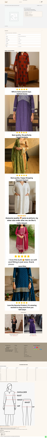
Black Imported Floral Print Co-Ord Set (14, 334)
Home (5, 5)
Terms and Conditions (26, 355)
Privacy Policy (25, 354)
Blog (24, 353)
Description (6, 30)
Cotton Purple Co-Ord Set (33, 334)
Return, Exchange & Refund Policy (27, 356)
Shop (15, 347)
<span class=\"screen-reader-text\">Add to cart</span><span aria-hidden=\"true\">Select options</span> (14, 337)
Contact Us (25, 347)
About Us (25, 348)
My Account (16, 348)
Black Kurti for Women (9, 5)
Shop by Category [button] (25, 0)
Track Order (25, 349)
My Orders (16, 349)
